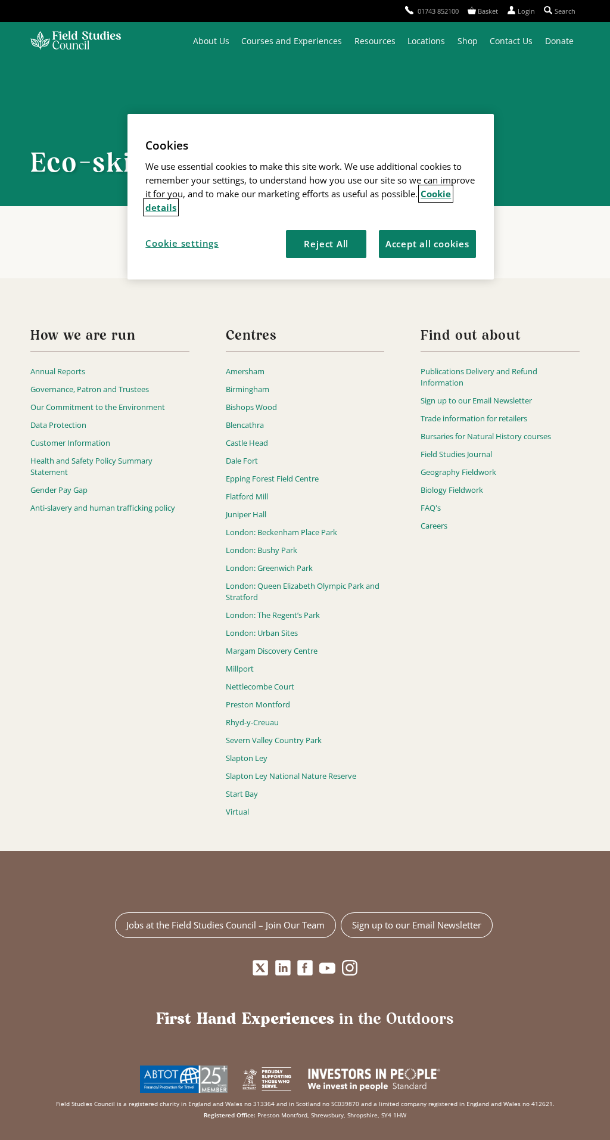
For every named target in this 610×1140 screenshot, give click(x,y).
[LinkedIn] (283, 968)
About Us (211, 40)
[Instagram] (349, 968)
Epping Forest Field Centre (272, 478)
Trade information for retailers (474, 418)
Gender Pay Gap (59, 489)
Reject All (326, 243)
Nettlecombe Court (260, 686)
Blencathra (245, 425)
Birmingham (247, 389)
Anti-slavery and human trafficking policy (102, 507)
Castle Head (247, 442)
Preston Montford (258, 704)
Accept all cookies (427, 243)
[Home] (75, 41)
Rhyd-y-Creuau (252, 722)
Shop (468, 40)
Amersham (245, 371)
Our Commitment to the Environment (97, 407)
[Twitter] (261, 968)
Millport (240, 668)
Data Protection (58, 425)
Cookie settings (182, 243)
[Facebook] (305, 968)
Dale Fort (242, 460)
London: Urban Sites (262, 633)
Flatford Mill (247, 496)
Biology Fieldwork (452, 489)
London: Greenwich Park (269, 568)
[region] (310, 196)
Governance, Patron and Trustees (89, 389)
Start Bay (242, 793)
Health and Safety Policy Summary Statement (91, 466)
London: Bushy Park (261, 550)
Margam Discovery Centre (272, 650)
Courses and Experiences (291, 40)
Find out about (471, 336)
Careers (434, 525)
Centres (251, 336)
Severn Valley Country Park (274, 740)
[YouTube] (327, 968)
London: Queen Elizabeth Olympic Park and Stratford (302, 591)
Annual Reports (57, 371)
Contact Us (511, 40)
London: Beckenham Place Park (281, 532)
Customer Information (70, 442)
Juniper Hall (246, 514)
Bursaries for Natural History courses (486, 436)
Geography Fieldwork (458, 472)
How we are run (82, 336)
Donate (559, 40)
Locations (426, 40)
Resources (375, 40)
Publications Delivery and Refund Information (479, 377)
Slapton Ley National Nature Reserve (291, 776)
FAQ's (431, 507)
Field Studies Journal (456, 454)
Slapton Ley (246, 758)
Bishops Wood (251, 407)
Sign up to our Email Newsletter (476, 400)
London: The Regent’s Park (273, 615)
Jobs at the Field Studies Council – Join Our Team (225, 925)
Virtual (237, 811)
